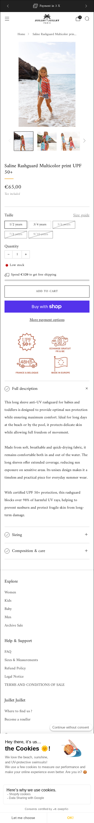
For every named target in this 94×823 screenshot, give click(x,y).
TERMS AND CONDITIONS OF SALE (35, 685)
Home (21, 34)
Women (10, 592)
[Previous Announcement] (8, 6)
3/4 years (39, 225)
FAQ (8, 652)
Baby (8, 609)
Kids (8, 600)
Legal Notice (14, 676)
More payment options (47, 320)
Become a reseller (18, 719)
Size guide (81, 215)
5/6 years (63, 225)
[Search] (86, 18)
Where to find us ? (18, 711)
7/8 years (15, 234)
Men (8, 617)
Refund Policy (15, 668)
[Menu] (7, 18)
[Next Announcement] (86, 6)
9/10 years (40, 234)
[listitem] (47, 6)
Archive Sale (14, 625)
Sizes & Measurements (21, 660)
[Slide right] (83, 141)
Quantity (12, 246)
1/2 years (15, 225)
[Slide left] (10, 141)
